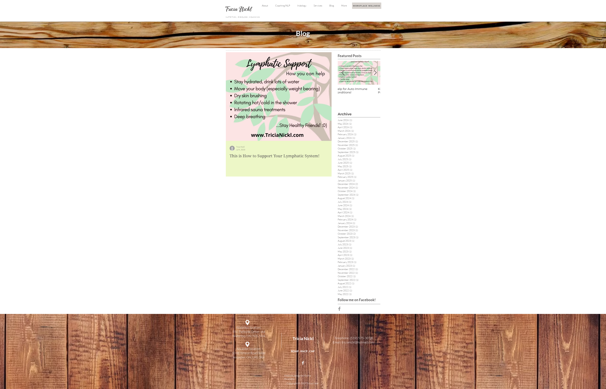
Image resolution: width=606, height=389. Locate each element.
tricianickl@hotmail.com (358, 342)
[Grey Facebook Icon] (339, 309)
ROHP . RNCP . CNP (303, 351)
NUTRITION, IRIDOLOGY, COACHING (243, 17)
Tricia (232, 9)
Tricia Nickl (303, 338)
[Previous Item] (342, 72)
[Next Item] (375, 72)
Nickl (246, 9)
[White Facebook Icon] (302, 362)
